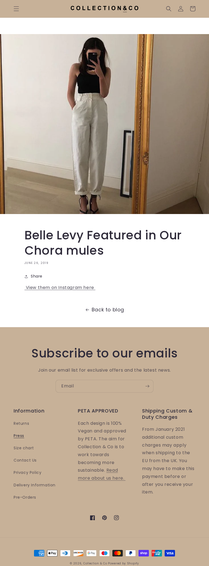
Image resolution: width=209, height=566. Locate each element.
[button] (16, 9)
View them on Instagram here (59, 287)
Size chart (24, 448)
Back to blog (108, 309)
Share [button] (36, 276)
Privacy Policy (27, 472)
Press (19, 435)
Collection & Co (95, 563)
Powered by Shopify (123, 563)
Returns (21, 423)
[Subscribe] (147, 386)
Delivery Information (35, 485)
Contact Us (25, 460)
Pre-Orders (25, 497)
